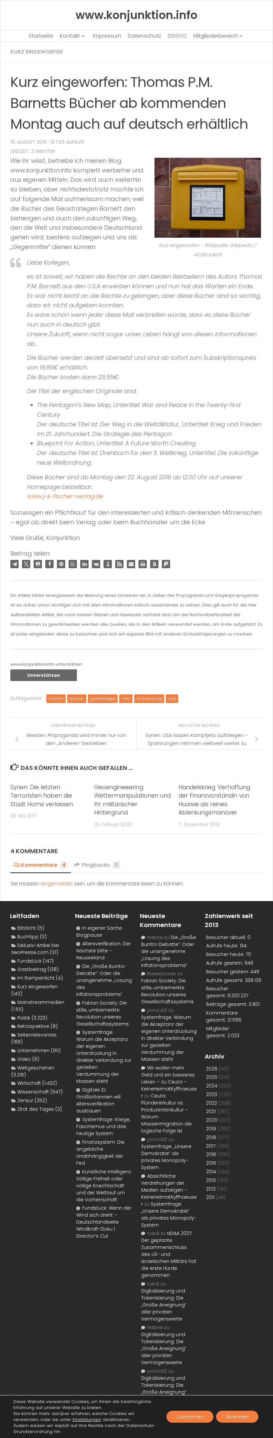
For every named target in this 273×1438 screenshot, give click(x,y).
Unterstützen (43, 675)
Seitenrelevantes (37, 1035)
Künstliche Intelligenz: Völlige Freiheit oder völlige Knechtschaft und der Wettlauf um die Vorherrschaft (104, 1185)
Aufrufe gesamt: (225, 980)
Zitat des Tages (35, 1109)
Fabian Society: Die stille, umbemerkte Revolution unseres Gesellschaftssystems (102, 1013)
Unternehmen (33, 1050)
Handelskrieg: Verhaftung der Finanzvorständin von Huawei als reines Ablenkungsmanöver (214, 800)
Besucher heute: (226, 954)
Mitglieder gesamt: (217, 1032)
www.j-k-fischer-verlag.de (65, 496)
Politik (23, 1018)
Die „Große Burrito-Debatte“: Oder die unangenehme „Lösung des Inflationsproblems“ (104, 980)
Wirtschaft (29, 1083)
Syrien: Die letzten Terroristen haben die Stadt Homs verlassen (41, 795)
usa (172, 698)
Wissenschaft (33, 1091)
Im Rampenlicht (36, 978)
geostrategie (102, 698)
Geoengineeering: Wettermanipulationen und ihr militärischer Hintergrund (132, 800)
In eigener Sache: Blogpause (99, 931)
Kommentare (43, 865)
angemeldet (57, 883)
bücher (77, 698)
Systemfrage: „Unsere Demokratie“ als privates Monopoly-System (166, 1157)
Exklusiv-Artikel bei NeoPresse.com (35, 949)
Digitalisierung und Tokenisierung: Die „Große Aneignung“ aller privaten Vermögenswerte (163, 1305)
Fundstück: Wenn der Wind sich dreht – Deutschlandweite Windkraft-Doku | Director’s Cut (104, 1222)
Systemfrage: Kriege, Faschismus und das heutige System (103, 1126)
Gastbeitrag (31, 969)
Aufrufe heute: (223, 945)
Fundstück (29, 961)
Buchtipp (28, 936)
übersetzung (149, 698)
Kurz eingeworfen (36, 52)
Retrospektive (33, 1026)
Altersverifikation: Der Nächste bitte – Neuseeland (103, 950)
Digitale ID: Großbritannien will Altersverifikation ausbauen (98, 1100)
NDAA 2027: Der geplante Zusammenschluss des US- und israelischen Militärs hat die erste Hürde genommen (168, 1254)
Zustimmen (189, 1416)
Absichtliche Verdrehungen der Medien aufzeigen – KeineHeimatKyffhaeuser (169, 1190)
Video (24, 1059)
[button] (14, 564)
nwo (126, 698)
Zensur (25, 1100)
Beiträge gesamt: (227, 1004)
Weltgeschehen (35, 1068)
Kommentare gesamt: (222, 1016)
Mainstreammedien (40, 1002)
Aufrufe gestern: (225, 963)
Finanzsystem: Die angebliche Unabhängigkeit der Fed (100, 1152)
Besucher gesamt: (217, 992)
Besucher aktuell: (226, 937)
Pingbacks (100, 865)
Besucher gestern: (228, 971)
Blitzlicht (26, 928)
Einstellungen (87, 1420)
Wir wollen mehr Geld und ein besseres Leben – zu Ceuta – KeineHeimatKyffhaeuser (169, 1082)
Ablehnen (237, 1416)
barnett (56, 698)
